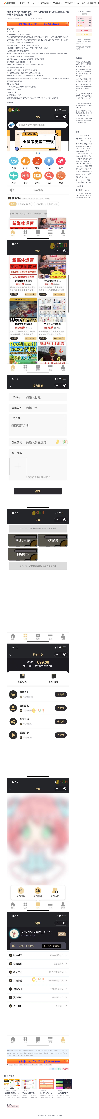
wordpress (33, 3)
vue (86, 149)
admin (80, 135)
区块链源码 (44, 1091)
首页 (23, 3)
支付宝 (86, 174)
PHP (21, 1065)
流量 (41, 1065)
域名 (25, 1065)
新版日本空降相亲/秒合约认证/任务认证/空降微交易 (84, 113)
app (11, 1065)
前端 (86, 155)
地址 (86, 159)
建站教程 (46, 3)
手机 (87, 169)
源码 (45, 1065)
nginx (87, 141)
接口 (86, 171)
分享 (53, 1069)
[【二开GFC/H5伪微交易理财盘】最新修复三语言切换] (64, 1084)
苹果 (82, 198)
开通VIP (85, 34)
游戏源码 (58, 3)
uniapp (87, 146)
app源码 (82, 3)
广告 (36, 1065)
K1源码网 (50, 1116)
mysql (80, 141)
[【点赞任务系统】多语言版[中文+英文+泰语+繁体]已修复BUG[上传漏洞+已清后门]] (46, 1084)
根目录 (83, 180)
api (87, 136)
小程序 (31, 1065)
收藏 (59, 1069)
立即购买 (85, 30)
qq (89, 144)
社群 (50, 1065)
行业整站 (25, 1091)
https (15, 1065)
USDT (79, 149)
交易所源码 (85, 153)
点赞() (66, 1069)
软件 (87, 198)
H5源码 (8, 1091)
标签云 (55, 1116)
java (88, 138)
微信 (80, 169)
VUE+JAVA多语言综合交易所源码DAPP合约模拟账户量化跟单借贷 (84, 71)
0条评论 (39, 18)
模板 (84, 182)
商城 (79, 159)
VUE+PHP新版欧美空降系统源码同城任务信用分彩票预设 (84, 86)
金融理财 (60, 1091)
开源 (88, 166)
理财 (82, 193)
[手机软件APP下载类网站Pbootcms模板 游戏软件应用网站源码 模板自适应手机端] (29, 1084)
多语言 (87, 161)
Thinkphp (80, 146)
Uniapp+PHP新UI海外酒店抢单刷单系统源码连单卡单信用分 (84, 96)
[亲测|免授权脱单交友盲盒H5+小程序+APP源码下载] (12, 1084)
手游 (79, 171)
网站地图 (59, 1116)
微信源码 (93, 3)
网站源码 (70, 3)
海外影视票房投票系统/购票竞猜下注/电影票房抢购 (83, 64)
